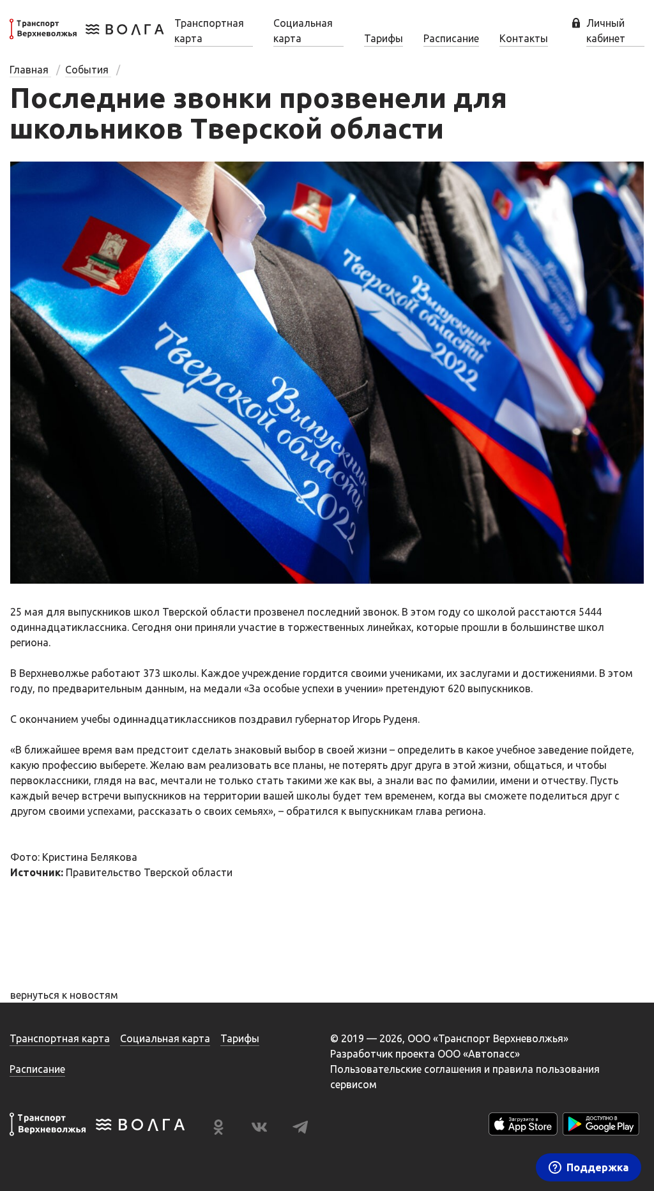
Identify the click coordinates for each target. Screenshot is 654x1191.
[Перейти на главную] (87, 37)
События (88, 69)
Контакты (523, 38)
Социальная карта (303, 30)
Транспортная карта (209, 30)
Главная (30, 69)
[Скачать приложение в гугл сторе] (601, 1126)
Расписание (451, 38)
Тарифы (383, 38)
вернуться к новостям (64, 995)
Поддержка (597, 1167)
